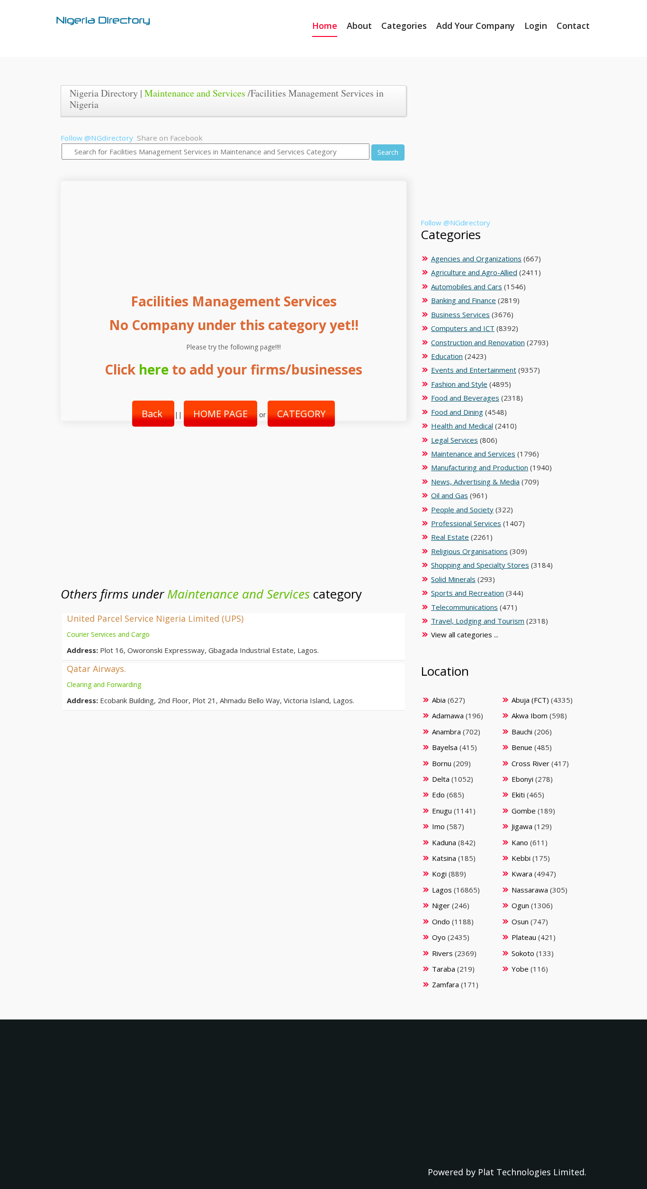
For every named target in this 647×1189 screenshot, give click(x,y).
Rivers (442, 953)
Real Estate (450, 537)
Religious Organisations (469, 551)
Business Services (460, 314)
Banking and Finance (463, 300)
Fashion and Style (459, 384)
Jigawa (522, 826)
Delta (440, 779)
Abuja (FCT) (530, 700)
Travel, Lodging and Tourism (477, 621)
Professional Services (466, 523)
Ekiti (518, 794)
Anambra (446, 731)
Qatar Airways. (96, 668)
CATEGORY (301, 413)
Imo (438, 826)
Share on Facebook (170, 138)
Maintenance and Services (194, 93)
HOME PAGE (220, 413)
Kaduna (444, 842)
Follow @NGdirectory (97, 138)
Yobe (520, 969)
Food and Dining (457, 412)
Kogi (439, 873)
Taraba (443, 969)
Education (447, 356)
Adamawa (448, 715)
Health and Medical (462, 425)
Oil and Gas (449, 495)
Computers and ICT (462, 328)
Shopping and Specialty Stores (480, 565)
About (359, 25)
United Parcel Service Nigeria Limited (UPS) (155, 618)
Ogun (520, 905)
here (154, 369)
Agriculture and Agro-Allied (474, 272)
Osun (520, 921)
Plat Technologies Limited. (532, 1172)
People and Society (462, 509)
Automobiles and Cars (466, 286)
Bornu (441, 763)
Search (387, 152)
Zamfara (445, 984)
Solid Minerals (453, 579)
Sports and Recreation (467, 593)
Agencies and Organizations (476, 258)
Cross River (530, 763)
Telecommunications (464, 607)
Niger (441, 905)
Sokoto (523, 953)
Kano (520, 842)
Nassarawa (530, 889)
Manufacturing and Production (479, 467)
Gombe (524, 810)
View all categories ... (464, 634)
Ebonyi (522, 779)
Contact (573, 25)
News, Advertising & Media (475, 481)
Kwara (522, 873)
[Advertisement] (230, 227)
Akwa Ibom (530, 715)
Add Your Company (475, 25)
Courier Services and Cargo (108, 634)
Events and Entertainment (473, 370)
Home (324, 25)
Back (153, 413)
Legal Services (454, 440)
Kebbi (521, 858)
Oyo (439, 937)
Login (535, 25)
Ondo (441, 921)
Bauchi (522, 731)
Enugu (442, 810)
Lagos (442, 889)
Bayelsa (445, 747)
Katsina (444, 858)
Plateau (524, 937)
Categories (404, 25)
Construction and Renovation (478, 342)
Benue (522, 747)
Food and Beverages (465, 397)
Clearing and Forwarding (104, 684)
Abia (439, 700)
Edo (438, 794)
